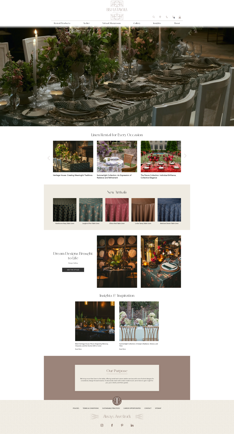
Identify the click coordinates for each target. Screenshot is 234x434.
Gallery (136, 23)
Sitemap (158, 408)
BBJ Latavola (117, 10)
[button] (49, 158)
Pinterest (122, 425)
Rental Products (62, 23)
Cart (173, 17)
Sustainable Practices (111, 408)
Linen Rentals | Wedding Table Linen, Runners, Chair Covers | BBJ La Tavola (117, 400)
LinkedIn (132, 425)
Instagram (102, 425)
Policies (76, 408)
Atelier (86, 23)
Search (154, 17)
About (177, 23)
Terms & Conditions (91, 408)
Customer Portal (180, 17)
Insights (157, 23)
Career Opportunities (132, 408)
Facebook (112, 425)
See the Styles (73, 270)
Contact (167, 17)
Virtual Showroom (111, 23)
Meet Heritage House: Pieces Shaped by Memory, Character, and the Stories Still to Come (91, 345)
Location (160, 17)
